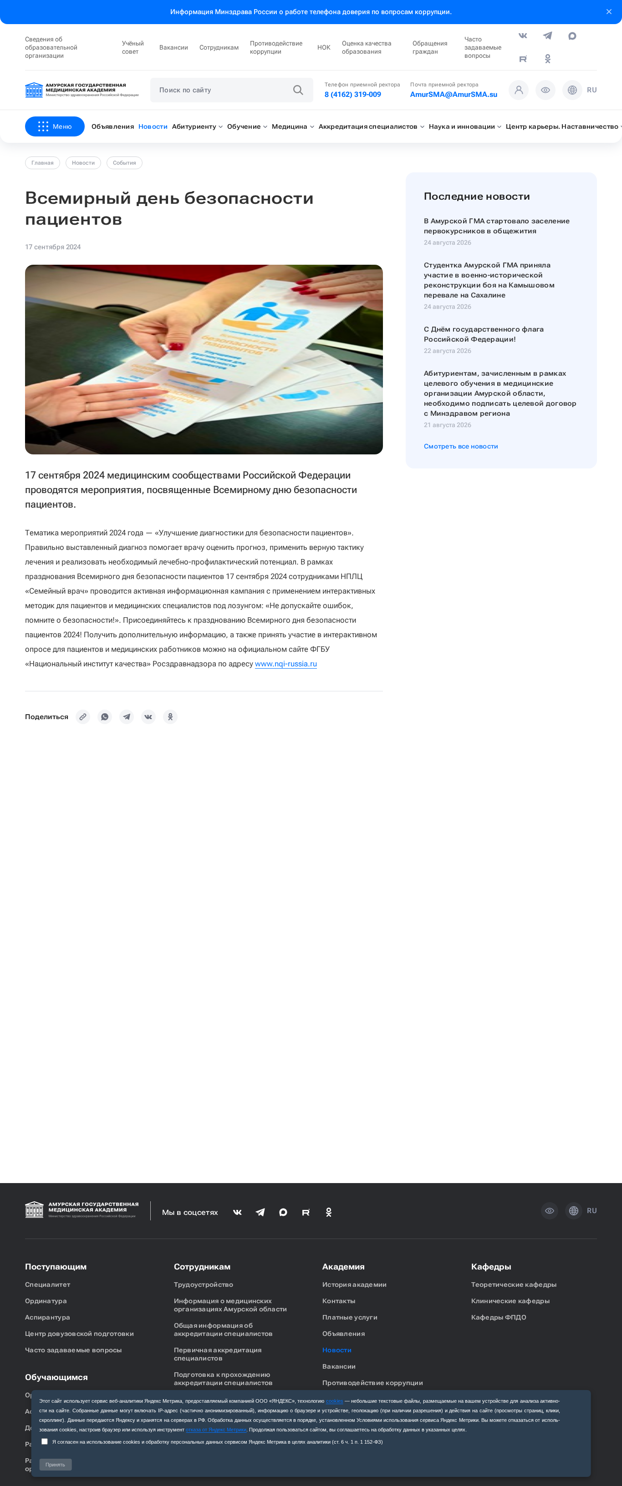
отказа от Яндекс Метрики (216, 1429)
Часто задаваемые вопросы (482, 47)
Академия (343, 1266)
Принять (55, 1464)
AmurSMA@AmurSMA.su (453, 94)
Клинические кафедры (510, 1301)
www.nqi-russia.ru (286, 663)
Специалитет (47, 1284)
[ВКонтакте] (148, 717)
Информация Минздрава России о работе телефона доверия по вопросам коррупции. (311, 12)
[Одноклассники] (170, 717)
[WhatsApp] (104, 717)
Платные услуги (349, 1317)
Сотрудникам (219, 47)
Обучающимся (56, 1377)
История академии (354, 1284)
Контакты (338, 1301)
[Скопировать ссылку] (83, 717)
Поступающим (56, 1266)
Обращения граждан (430, 47)
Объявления (343, 1333)
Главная (42, 163)
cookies (334, 1401)
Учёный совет (133, 47)
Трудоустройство (204, 1284)
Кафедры (491, 1266)
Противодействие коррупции (276, 47)
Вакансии (173, 47)
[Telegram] (126, 717)
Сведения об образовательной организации (51, 47)
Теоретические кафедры (514, 1284)
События (124, 163)
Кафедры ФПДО (498, 1317)
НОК (324, 47)
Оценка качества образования (367, 47)
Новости (83, 163)
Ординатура (46, 1301)
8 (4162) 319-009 (353, 94)
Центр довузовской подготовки (79, 1333)
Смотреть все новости (461, 446)
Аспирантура (47, 1317)
